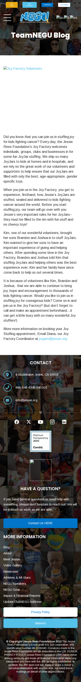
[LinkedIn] (64, 422)
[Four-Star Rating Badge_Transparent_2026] (40, 470)
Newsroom (10, 571)
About (7, 553)
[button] (7, 18)
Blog (6, 547)
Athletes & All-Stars (17, 577)
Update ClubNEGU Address (22, 601)
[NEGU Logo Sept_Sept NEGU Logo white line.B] (35, 18)
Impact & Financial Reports (21, 595)
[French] (67, 17)
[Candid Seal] (40, 441)
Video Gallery (12, 565)
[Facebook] (17, 422)
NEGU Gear (11, 589)
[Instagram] (52, 422)
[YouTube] (40, 422)
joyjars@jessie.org (53, 339)
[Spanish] (74, 17)
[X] (29, 422)
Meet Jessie (11, 559)
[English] (60, 17)
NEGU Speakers (14, 583)
